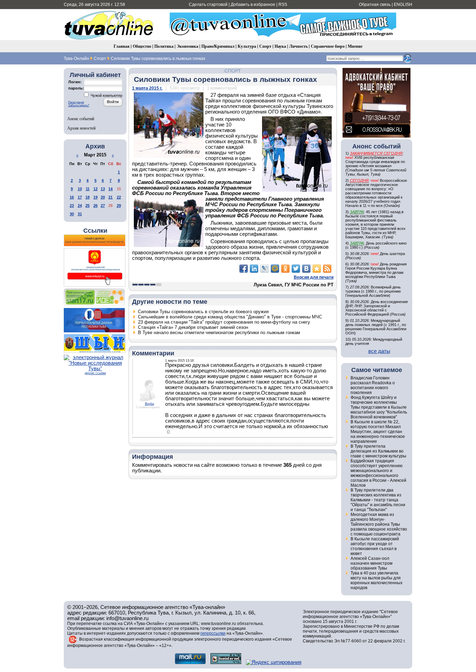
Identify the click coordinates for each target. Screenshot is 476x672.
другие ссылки (95, 373)
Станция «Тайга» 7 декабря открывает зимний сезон (193, 327)
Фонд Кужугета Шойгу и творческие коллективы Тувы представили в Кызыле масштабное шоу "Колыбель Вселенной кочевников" (379, 407)
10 (80, 189)
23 (72, 205)
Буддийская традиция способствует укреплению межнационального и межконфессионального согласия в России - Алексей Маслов (378, 473)
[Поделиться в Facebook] (243, 268)
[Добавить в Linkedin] (254, 268)
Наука (280, 46)
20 (103, 197)
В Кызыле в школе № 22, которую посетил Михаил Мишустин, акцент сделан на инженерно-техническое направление (378, 431)
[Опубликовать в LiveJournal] (264, 268)
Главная (122, 46)
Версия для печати (313, 277)
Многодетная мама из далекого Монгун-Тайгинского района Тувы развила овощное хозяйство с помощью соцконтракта (379, 524)
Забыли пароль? (78, 105)
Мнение (355, 46)
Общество (142, 46)
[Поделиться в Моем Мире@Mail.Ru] (275, 268)
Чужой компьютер (106, 95)
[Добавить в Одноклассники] (285, 268)
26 (95, 205)
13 (103, 189)
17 (80, 197)
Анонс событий (80, 118)
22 (119, 197)
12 (95, 189)
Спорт (265, 46)
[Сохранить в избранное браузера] (317, 268)
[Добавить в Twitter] (296, 268)
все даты (379, 351)
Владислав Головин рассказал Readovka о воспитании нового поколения (373, 385)
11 (88, 189)
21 (110, 197)
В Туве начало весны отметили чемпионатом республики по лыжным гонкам (219, 332)
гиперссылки (212, 633)
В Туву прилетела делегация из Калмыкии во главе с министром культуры (378, 451)
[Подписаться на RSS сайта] (327, 268)
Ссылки (95, 230)
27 (103, 205)
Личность (298, 46)
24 (80, 205)
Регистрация (76, 102)
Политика (164, 46)
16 (72, 197)
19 (95, 197)
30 (72, 214)
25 (87, 205)
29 (119, 205)
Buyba (149, 403)
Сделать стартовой (208, 4)
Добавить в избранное (253, 4)
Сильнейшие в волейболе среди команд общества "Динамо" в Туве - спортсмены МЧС (230, 316)
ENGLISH (403, 4)
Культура (247, 46)
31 (80, 214)
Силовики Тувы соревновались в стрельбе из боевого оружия (203, 311)
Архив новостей (81, 128)
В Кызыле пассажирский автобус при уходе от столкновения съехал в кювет (375, 546)
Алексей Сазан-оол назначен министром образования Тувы (371, 563)
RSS (282, 4)
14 (110, 189)
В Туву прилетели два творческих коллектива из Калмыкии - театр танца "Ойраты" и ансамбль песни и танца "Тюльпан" (378, 500)
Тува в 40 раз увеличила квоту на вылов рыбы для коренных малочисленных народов (376, 580)
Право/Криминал (218, 46)
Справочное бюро (328, 46)
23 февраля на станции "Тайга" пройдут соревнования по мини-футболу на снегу (224, 322)
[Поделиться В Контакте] (306, 268)
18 (87, 197)
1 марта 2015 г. (147, 88)
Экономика (187, 46)
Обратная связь (375, 4)
